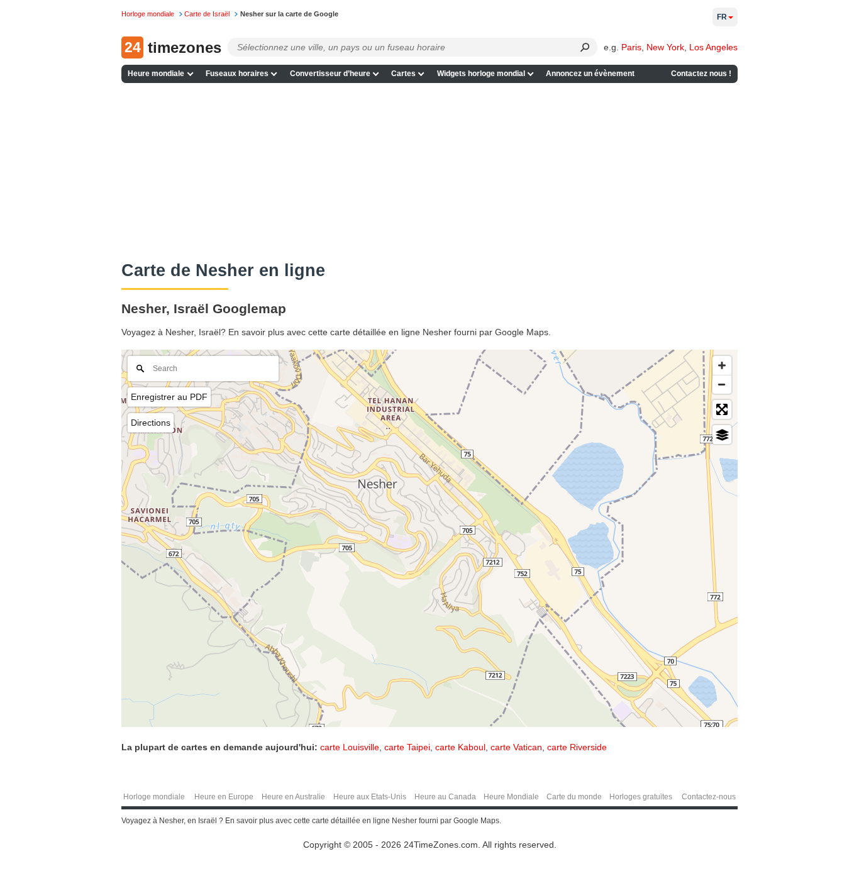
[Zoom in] (721, 365)
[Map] (429, 538)
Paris (631, 47)
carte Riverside (577, 747)
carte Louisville (349, 747)
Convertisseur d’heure (330, 73)
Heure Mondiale (511, 796)
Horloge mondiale (154, 796)
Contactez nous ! (701, 73)
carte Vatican (516, 747)
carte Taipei (407, 747)
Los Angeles (713, 47)
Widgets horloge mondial (481, 73)
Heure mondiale (156, 73)
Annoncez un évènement (590, 73)
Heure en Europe (223, 796)
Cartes (403, 73)
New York (665, 47)
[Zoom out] (721, 384)
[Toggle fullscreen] (721, 409)
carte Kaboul (460, 747)
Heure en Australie (293, 796)
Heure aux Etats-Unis (369, 796)
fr (722, 17)
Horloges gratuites (640, 796)
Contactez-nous (709, 796)
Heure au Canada (445, 796)
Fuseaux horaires (237, 73)
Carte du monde (574, 796)
